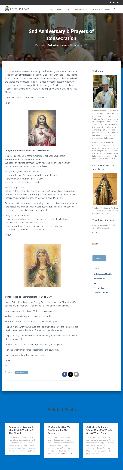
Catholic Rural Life (101, 293)
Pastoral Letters (80, 9)
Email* (95, 244)
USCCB (96, 283)
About (59, 9)
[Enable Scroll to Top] (118, 465)
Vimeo (117, 3)
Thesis (68, 9)
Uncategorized (21, 372)
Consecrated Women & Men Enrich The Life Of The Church (21, 430)
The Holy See (99, 288)
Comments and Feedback (100, 9)
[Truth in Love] (17, 9)
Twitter (114, 3)
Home (52, 9)
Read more (31, 451)
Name (94, 232)
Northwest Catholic (101, 279)
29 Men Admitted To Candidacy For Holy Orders (58, 430)
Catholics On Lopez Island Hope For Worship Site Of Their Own (100, 430)
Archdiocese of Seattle (103, 274)
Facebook (110, 3)
